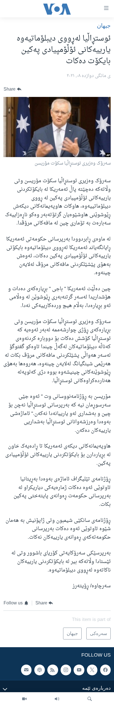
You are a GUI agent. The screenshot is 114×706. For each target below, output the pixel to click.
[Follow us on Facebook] (105, 670)
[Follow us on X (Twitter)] (92, 670)
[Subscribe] (26, 670)
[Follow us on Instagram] (66, 670)
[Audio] (57, 699)
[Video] (24, 699)
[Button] (12, 89)
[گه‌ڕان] (89, 699)
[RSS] (52, 670)
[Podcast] (39, 670)
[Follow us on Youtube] (79, 670)
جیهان (104, 25)
